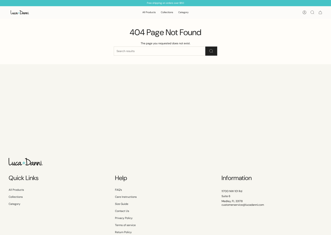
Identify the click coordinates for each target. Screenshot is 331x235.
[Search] (211, 51)
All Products (16, 190)
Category (14, 204)
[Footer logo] (26, 162)
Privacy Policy (124, 218)
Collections (16, 197)
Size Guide (121, 204)
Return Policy (123, 232)
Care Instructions (126, 197)
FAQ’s (118, 190)
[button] (167, 12)
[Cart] (320, 12)
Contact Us (122, 211)
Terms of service (125, 225)
